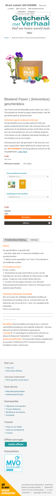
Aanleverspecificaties (14, 394)
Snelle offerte (15, 444)
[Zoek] (14, 13)
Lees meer (22, 151)
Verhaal (34, 240)
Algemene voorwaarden (16, 406)
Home (6, 38)
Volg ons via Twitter (14, 427)
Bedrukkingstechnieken (15, 391)
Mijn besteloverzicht (36, 9)
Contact (11, 9)
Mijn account (21, 9)
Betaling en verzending (15, 412)
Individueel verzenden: (17, 193)
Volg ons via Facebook (15, 430)
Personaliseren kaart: (17, 173)
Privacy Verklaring (13, 409)
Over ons (42, 5)
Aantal (7, 211)
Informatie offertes (14, 371)
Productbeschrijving (15, 240)
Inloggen (31, 12)
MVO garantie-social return (17, 380)
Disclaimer (10, 415)
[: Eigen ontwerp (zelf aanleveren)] (22, 184)
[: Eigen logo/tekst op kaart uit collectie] (11, 184)
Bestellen (22, 12)
